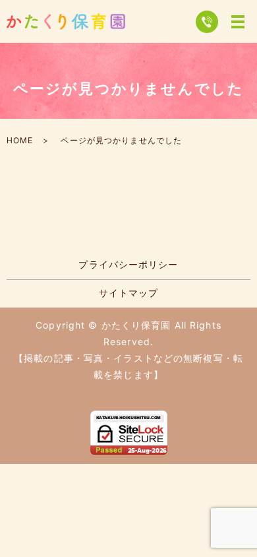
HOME (20, 140)
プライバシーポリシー (128, 264)
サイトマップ (129, 292)
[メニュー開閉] (237, 21)
